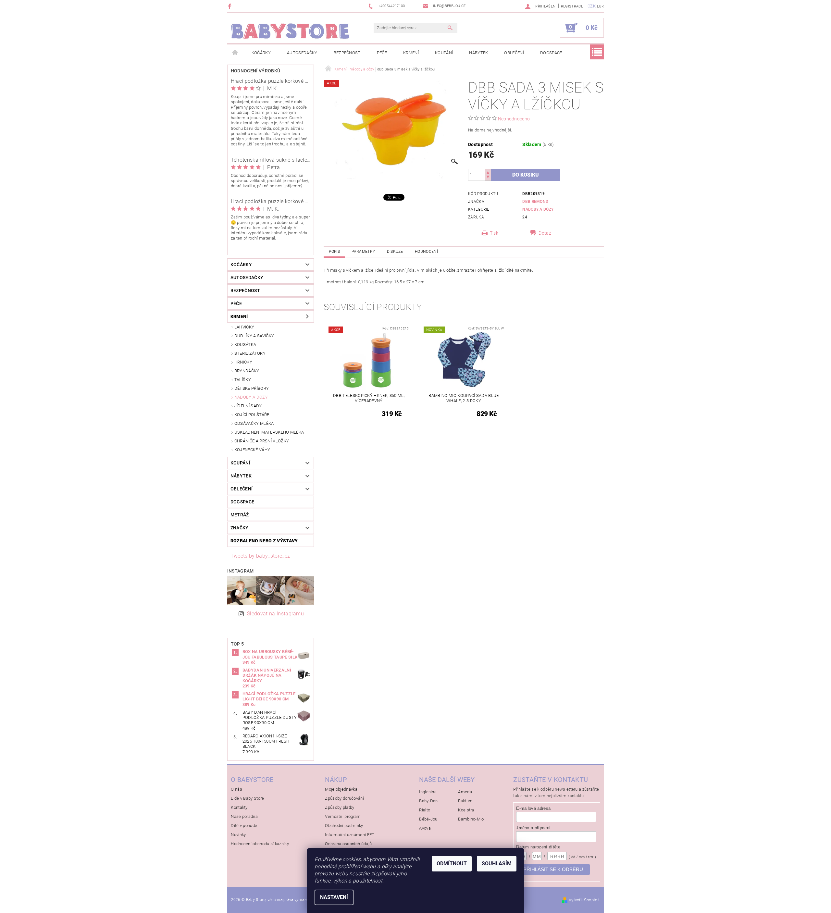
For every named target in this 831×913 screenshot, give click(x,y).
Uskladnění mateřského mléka (269, 432)
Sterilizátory (250, 353)
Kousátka (245, 344)
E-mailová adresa (533, 808)
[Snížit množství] (488, 178)
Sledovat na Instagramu (275, 614)
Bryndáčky (246, 370)
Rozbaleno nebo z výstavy (264, 540)
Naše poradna (244, 816)
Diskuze (395, 251)
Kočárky (261, 52)
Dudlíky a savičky (254, 335)
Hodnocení (426, 251)
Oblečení (514, 52)
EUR (600, 6)
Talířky (242, 379)
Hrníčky (243, 362)
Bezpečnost (347, 52)
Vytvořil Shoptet (584, 899)
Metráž (239, 514)
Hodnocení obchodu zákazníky (260, 843)
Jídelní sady (248, 405)
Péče (382, 52)
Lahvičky (244, 327)
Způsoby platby (339, 807)
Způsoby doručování (344, 798)
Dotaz (545, 233)
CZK (592, 6)
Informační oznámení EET (349, 834)
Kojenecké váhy (252, 449)
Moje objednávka (341, 789)
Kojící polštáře (251, 414)
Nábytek (478, 52)
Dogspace (551, 52)
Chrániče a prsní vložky (261, 440)
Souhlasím (497, 863)
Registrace (572, 6)
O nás (236, 789)
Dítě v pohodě (244, 825)
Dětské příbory (251, 388)
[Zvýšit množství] (488, 172)
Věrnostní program (343, 816)
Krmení (411, 52)
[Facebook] (230, 6)
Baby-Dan (428, 800)
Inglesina (428, 791)
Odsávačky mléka (254, 423)
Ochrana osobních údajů (348, 843)
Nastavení (334, 897)
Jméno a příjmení (533, 827)
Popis (334, 251)
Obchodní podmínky (344, 825)
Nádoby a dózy (251, 397)
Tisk (494, 233)
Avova (425, 828)
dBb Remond (535, 201)
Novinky (238, 834)
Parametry (363, 251)
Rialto (424, 810)
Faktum (465, 800)
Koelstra (466, 810)
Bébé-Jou (428, 819)
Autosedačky (302, 52)
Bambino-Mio (471, 819)
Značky (239, 527)
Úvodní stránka (235, 52)
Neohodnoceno (514, 118)
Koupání (444, 52)
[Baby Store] (290, 31)
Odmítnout (452, 863)
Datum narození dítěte (538, 847)
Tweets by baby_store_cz (260, 556)
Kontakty (239, 807)
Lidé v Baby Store (247, 798)
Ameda (465, 791)
